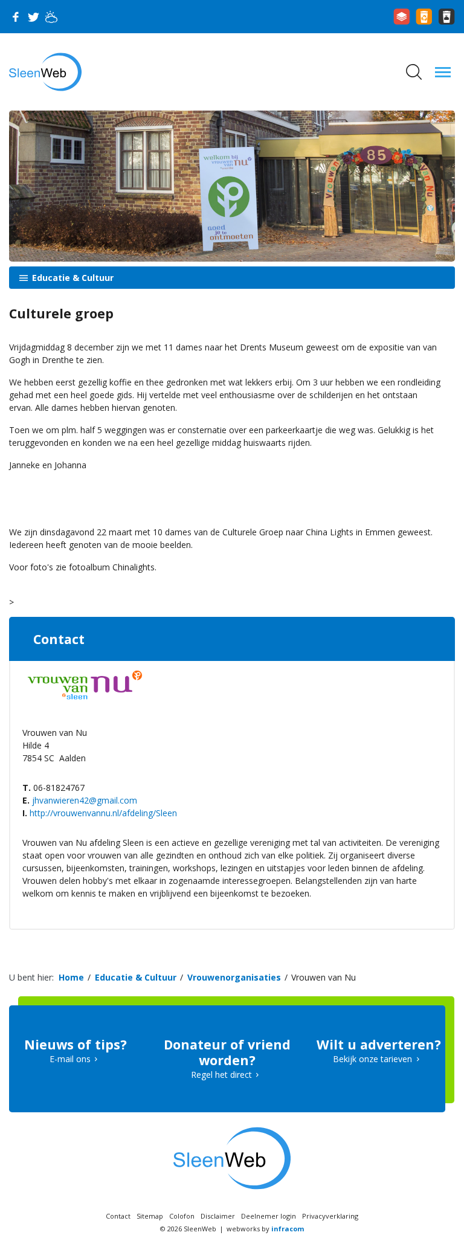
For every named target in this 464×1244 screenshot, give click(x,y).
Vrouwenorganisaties (234, 977)
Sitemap (150, 1215)
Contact (118, 1215)
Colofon (182, 1215)
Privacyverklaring (330, 1215)
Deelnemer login (268, 1215)
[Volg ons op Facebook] (15, 17)
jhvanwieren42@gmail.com (84, 800)
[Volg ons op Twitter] (33, 17)
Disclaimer (218, 1215)
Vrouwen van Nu (323, 977)
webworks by (265, 1228)
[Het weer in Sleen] (51, 17)
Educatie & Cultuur (72, 277)
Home (71, 977)
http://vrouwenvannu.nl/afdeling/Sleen (103, 813)
